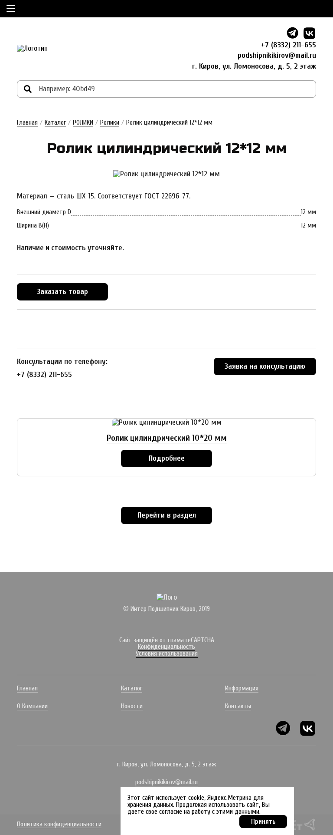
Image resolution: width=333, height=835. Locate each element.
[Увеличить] (166, 174)
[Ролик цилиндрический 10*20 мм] (167, 422)
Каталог (55, 122)
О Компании (32, 706)
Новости (132, 706)
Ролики (109, 122)
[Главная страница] (32, 49)
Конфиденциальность (166, 646)
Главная (27, 122)
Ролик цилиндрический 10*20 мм (167, 438)
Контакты (238, 706)
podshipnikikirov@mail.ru (277, 55)
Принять (263, 821)
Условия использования (167, 653)
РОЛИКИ (83, 122)
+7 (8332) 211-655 (288, 45)
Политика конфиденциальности (59, 824)
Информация (241, 688)
